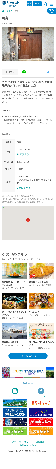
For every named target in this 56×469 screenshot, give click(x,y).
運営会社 (40, 442)
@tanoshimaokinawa (41, 397)
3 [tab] (30, 66)
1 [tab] (17, 66)
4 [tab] (36, 66)
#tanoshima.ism (15, 397)
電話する (24, 154)
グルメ (9, 11)
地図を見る (25, 188)
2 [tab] (23, 66)
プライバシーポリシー (22, 442)
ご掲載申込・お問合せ (28, 445)
